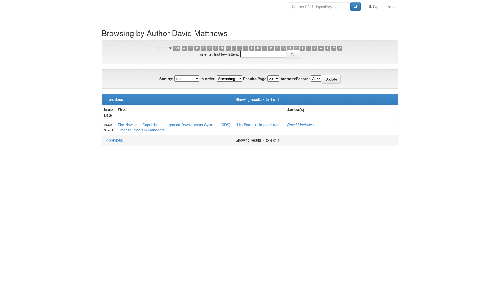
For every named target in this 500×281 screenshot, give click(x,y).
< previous (114, 99)
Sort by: (166, 78)
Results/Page (254, 78)
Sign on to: (382, 6)
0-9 (177, 48)
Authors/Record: (295, 78)
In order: (208, 78)
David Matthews (300, 124)
